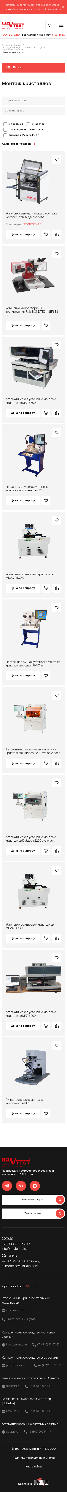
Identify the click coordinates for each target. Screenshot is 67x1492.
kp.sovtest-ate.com (16, 1345)
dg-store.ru (12, 1432)
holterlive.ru (12, 1411)
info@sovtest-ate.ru (15, 1248)
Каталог (17, 45)
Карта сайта (33, 1467)
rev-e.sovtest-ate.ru (16, 1310)
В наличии (37, 124)
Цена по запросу (23, 234)
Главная (6, 45)
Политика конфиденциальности (34, 1458)
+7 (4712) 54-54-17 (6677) (21, 1261)
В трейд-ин (16, 124)
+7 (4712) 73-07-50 (48, 1345)
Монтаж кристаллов (13, 52)
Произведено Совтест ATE (26, 130)
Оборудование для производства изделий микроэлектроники (24, 49)
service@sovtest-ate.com (20, 1266)
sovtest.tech (12, 1386)
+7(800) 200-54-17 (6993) (21, 1320)
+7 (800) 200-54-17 (16, 1244)
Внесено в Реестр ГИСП (24, 135)
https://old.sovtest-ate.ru (49, 9)
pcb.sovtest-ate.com (17, 1365)
